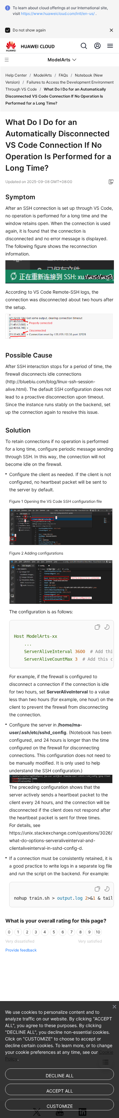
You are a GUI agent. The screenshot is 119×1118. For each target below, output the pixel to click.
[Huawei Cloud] (30, 46)
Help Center (16, 75)
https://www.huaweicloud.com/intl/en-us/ (58, 13)
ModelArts (43, 75)
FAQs (63, 75)
